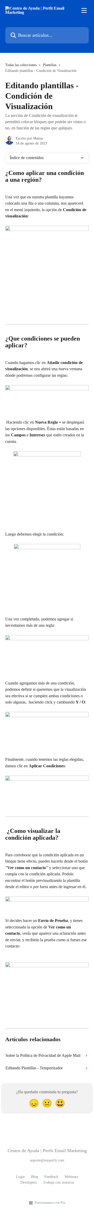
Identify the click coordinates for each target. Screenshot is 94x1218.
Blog (34, 1177)
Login (20, 1177)
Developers (28, 1182)
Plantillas (49, 65)
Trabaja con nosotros (58, 1182)
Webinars (71, 1177)
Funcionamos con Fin (50, 1202)
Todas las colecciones (21, 65)
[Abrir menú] (84, 10)
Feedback (51, 1177)
